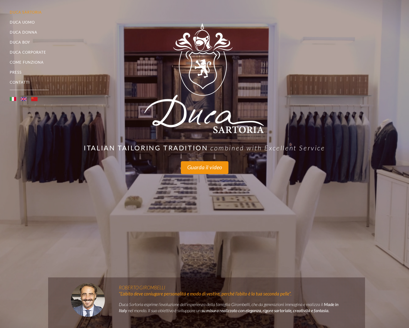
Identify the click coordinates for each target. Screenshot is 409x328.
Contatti (20, 82)
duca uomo (22, 22)
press (16, 72)
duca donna (23, 32)
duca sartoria (26, 12)
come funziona (27, 62)
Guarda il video (204, 167)
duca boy (20, 42)
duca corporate (28, 52)
